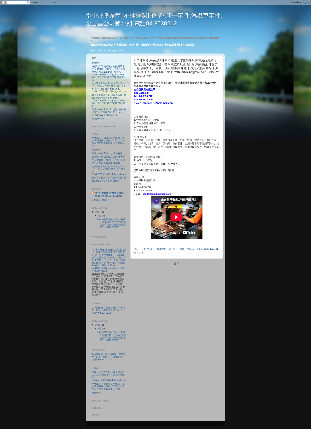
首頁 (176, 264)
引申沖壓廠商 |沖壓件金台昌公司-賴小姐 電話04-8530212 (110, 194)
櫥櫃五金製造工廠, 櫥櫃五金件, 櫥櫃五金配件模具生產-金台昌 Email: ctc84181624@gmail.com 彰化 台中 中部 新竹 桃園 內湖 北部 (109, 100)
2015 (98, 212)
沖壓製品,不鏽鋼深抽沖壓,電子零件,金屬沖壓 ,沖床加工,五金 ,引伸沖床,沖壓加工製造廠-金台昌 (108, 160)
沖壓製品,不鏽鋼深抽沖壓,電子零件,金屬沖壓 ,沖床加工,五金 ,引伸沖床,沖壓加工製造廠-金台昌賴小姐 (108, 142)
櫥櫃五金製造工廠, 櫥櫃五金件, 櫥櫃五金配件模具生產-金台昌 (109, 179)
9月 (100, 215)
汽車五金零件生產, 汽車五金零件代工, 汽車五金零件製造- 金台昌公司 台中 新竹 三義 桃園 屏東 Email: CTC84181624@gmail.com (109, 87)
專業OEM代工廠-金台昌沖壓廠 (107, 153)
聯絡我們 (96, 150)
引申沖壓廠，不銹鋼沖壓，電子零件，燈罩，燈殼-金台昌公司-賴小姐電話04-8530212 (109, 310)
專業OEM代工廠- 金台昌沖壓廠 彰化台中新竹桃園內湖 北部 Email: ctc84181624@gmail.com (109, 112)
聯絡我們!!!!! (98, 119)
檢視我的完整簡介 (101, 200)
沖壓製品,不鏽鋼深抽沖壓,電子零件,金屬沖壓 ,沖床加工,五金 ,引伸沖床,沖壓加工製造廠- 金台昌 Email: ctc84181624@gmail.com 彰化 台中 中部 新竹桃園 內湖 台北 (108, 73)
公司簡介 (96, 62)
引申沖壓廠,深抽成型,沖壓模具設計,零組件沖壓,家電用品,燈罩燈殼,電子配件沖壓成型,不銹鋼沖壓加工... (111, 223)
